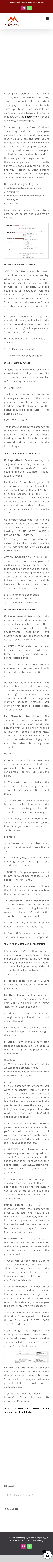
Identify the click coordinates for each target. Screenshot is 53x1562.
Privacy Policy (37, 1540)
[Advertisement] (26, 64)
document (31, 116)
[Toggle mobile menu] (47, 18)
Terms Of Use (24, 1540)
